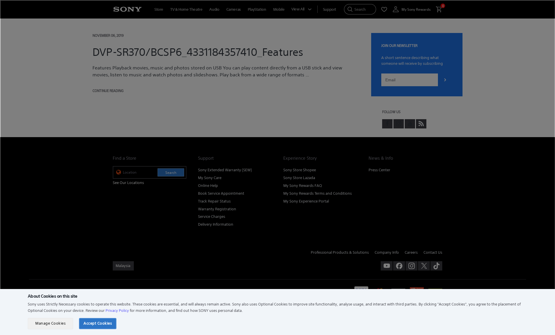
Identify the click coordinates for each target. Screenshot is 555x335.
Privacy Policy (117, 310)
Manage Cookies (50, 323)
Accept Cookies (98, 323)
